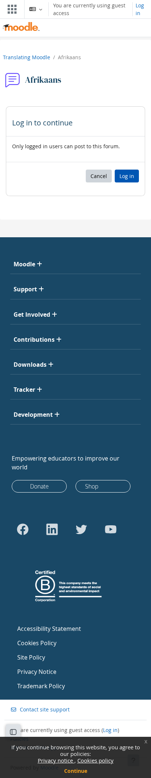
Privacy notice (56, 760)
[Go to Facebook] (23, 529)
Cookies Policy (36, 643)
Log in (140, 9)
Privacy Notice (36, 672)
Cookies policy (95, 760)
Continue (75, 770)
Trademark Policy (41, 686)
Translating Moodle (26, 57)
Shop (92, 486)
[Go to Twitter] (81, 529)
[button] (36, 9)
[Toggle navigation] (10, 9)
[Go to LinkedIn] (52, 529)
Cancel (99, 176)
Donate (39, 486)
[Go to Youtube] (111, 529)
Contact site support (45, 709)
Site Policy (31, 657)
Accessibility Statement (49, 629)
